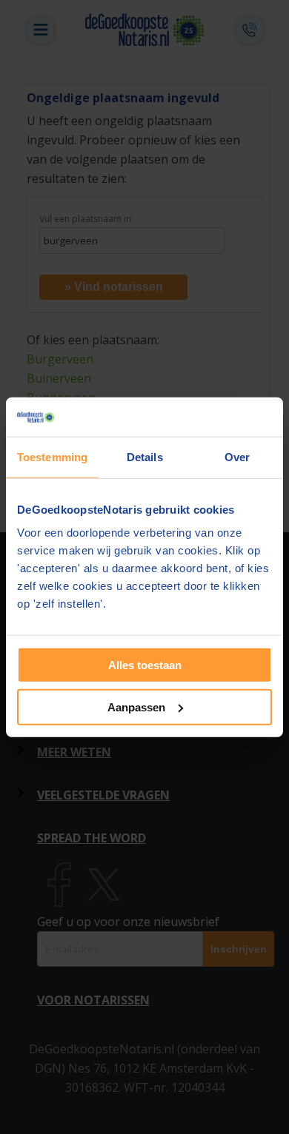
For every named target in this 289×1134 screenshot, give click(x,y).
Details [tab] (145, 456)
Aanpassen (136, 706)
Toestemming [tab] (52, 456)
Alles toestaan (145, 665)
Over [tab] (237, 456)
